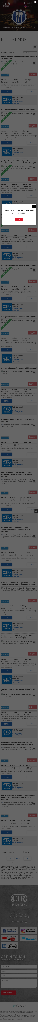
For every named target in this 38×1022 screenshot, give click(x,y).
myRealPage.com (19, 1006)
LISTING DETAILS (6, 91)
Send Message (8, 992)
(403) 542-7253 (17, 101)
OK (19, 219)
